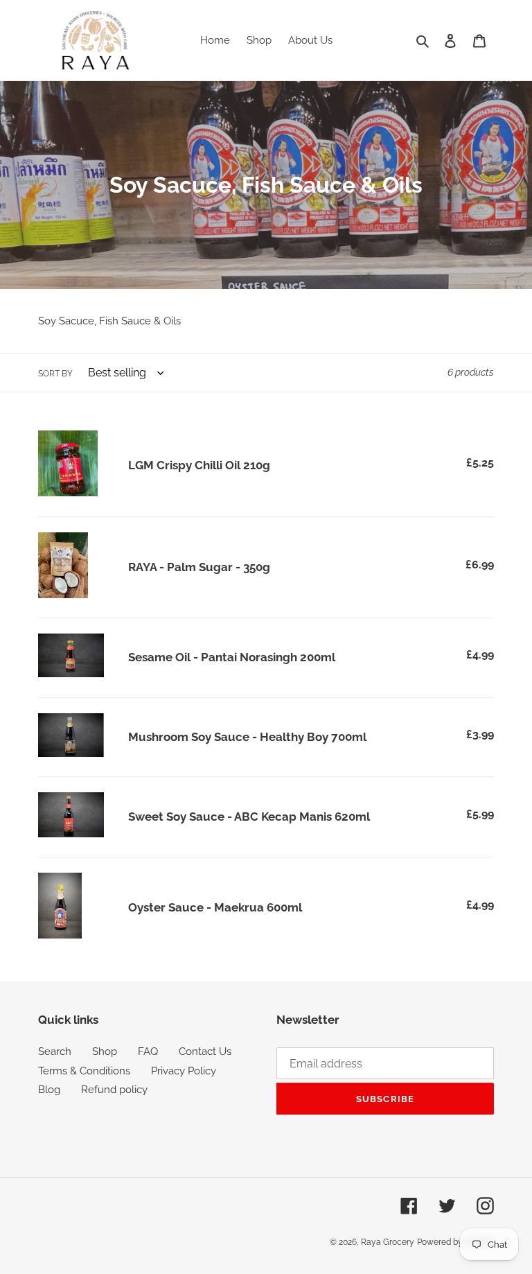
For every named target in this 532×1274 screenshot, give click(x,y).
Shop (104, 1051)
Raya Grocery (387, 1242)
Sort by (55, 373)
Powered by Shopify (455, 1242)
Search (54, 1051)
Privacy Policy (183, 1071)
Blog (49, 1089)
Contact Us (205, 1051)
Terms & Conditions (84, 1071)
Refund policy (114, 1089)
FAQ (148, 1051)
